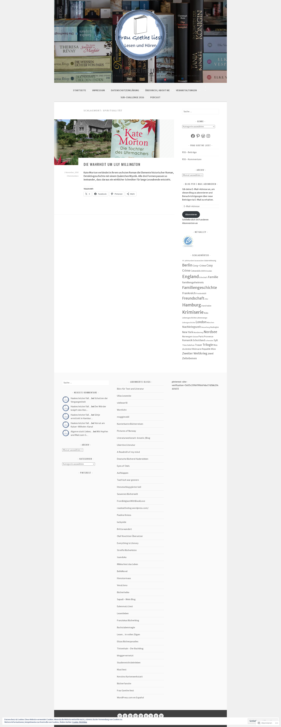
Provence (208, 336)
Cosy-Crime (199, 265)
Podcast (155, 97)
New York (187, 332)
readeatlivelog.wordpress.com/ (132, 508)
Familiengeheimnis (193, 282)
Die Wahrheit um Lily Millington (112, 164)
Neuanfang (205, 327)
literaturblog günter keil (129, 487)
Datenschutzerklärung (125, 90)
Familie (213, 277)
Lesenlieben (123, 613)
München (210, 323)
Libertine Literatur (126, 445)
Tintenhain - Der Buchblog (130, 648)
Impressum (98, 90)
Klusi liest (121, 669)
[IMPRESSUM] (125, 716)
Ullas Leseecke (124, 396)
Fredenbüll (201, 293)
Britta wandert (124, 529)
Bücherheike (123, 592)
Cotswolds (196, 271)
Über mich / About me (157, 90)
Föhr (206, 299)
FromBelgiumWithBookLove (131, 501)
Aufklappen (122, 473)
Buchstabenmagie (126, 627)
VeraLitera (122, 585)
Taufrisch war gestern (128, 480)
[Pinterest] (198, 136)
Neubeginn (214, 327)
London (201, 322)
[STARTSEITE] (119, 716)
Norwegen (187, 336)
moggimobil (123, 417)
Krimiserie (193, 312)
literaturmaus (124, 578)
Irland (203, 306)
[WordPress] (203, 136)
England (190, 276)
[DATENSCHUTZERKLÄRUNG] (130, 716)
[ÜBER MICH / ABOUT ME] (135, 716)
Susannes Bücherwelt (127, 494)
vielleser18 (122, 403)
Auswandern (199, 261)
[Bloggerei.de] (204, 90)
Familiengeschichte (199, 287)
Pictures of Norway (126, 431)
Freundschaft (193, 298)
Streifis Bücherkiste (127, 550)
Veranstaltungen (186, 90)
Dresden (208, 271)
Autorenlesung (210, 261)
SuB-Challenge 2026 (132, 97)
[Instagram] (208, 136)
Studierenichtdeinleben (128, 662)
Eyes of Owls (123, 466)
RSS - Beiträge (189, 152)
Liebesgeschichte (188, 323)
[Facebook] (193, 136)
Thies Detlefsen (188, 345)
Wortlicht (122, 410)
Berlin (187, 265)
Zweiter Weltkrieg (194, 353)
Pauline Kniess (124, 515)
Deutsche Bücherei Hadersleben (132, 459)
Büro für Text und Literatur (130, 388)
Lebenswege (202, 318)
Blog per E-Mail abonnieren (200, 183)
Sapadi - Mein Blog (126, 599)
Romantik (187, 340)
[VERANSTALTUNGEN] (140, 716)
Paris (200, 336)
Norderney (198, 332)
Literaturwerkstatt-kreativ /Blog (133, 438)
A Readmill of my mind (128, 452)
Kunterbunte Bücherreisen (130, 424)
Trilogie (208, 345)
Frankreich (189, 293)
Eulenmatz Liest (125, 606)
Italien (209, 306)
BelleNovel (122, 571)
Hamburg (191, 305)
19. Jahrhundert (188, 261)
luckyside (121, 522)
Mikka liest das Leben (127, 564)
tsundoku (121, 557)
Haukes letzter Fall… (81, 398)
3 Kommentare (72, 176)
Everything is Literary (127, 543)
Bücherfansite (124, 683)
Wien (213, 349)
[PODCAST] (161, 716)
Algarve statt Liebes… (82, 431)
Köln (206, 313)
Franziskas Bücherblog (128, 620)
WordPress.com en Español (130, 697)
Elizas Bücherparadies (127, 641)
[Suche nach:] (200, 111)
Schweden (209, 341)
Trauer (198, 345)
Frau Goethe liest (140, 70)
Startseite (79, 90)
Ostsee (195, 337)
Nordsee (210, 332)
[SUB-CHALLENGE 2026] (156, 716)
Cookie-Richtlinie (79, 722)
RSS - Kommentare (191, 159)
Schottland (199, 340)
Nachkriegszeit (191, 327)
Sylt (216, 340)
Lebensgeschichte (189, 318)
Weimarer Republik (201, 349)
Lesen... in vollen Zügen (128, 634)
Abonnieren (191, 214)
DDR (203, 271)
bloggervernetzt (125, 655)
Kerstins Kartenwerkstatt (130, 676)
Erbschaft (203, 277)
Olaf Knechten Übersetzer (130, 536)
